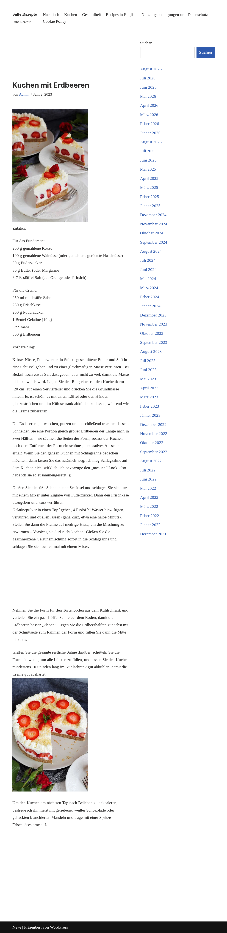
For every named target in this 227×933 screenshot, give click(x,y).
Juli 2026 (148, 78)
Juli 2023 (148, 361)
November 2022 (153, 433)
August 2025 (151, 142)
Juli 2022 (148, 470)
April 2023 (149, 388)
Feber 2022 (149, 515)
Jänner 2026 (150, 133)
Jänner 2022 (150, 525)
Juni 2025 (148, 160)
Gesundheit (91, 14)
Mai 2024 (148, 278)
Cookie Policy (54, 21)
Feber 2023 (149, 406)
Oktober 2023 (151, 333)
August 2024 (151, 251)
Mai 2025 (148, 169)
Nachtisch (51, 14)
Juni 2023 (148, 370)
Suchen (146, 43)
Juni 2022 (148, 479)
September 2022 (153, 452)
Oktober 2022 (151, 442)
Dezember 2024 (153, 215)
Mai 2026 (148, 96)
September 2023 (153, 342)
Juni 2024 (148, 269)
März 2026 (149, 114)
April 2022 (149, 497)
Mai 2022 (148, 488)
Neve (16, 927)
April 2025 (149, 178)
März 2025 (149, 187)
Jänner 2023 (150, 415)
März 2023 (149, 397)
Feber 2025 (149, 197)
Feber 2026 (149, 123)
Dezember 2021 (153, 534)
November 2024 (153, 224)
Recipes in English (121, 14)
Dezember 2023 (153, 315)
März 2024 (149, 288)
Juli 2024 (148, 260)
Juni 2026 (148, 87)
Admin (24, 94)
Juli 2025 (148, 151)
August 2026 (151, 69)
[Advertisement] (70, 55)
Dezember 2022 (153, 424)
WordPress (59, 927)
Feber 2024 (149, 297)
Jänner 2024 (150, 306)
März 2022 (149, 506)
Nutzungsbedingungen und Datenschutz (175, 14)
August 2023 (151, 351)
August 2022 (151, 461)
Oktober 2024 (151, 233)
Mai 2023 (148, 379)
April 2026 (149, 105)
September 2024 (153, 242)
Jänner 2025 (150, 206)
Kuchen (70, 14)
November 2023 (153, 324)
